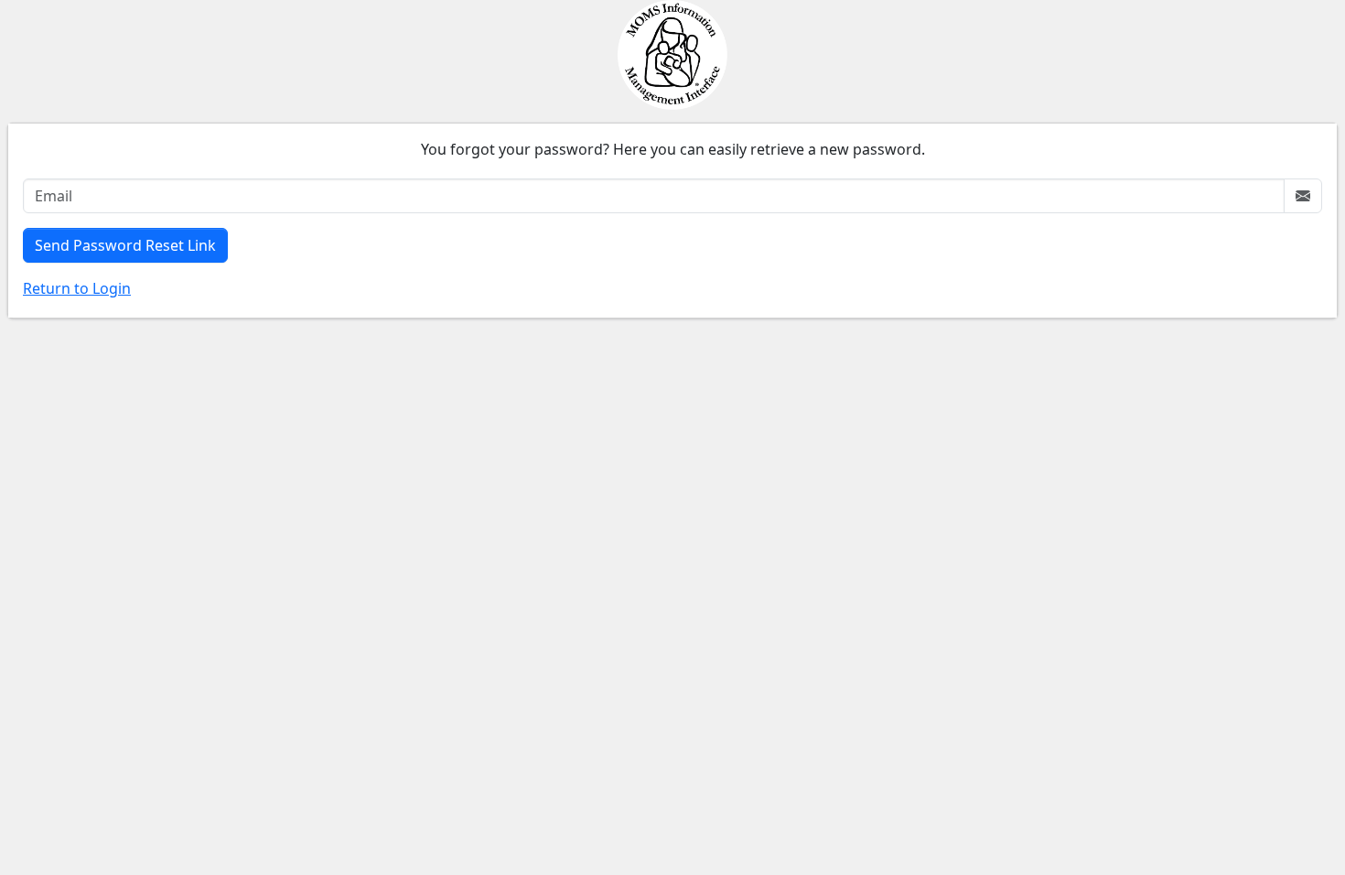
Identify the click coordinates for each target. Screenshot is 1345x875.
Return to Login (77, 288)
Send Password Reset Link (125, 245)
